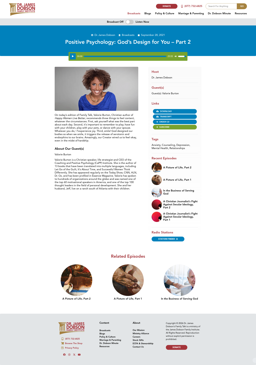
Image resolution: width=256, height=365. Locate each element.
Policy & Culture (164, 13)
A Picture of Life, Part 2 (177, 167)
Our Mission (139, 330)
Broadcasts (133, 13)
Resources (241, 13)
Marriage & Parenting (191, 13)
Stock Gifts (138, 340)
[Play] (73, 56)
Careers (136, 337)
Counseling (168, 145)
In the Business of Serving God (178, 192)
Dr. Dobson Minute (219, 13)
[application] (128, 56)
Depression (182, 145)
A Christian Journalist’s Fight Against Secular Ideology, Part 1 (180, 216)
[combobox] (221, 6)
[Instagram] (69, 354)
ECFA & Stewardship (143, 343)
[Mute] (175, 56)
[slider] (125, 56)
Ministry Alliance (141, 333)
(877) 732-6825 (193, 6)
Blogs (147, 13)
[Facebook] (64, 354)
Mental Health (160, 148)
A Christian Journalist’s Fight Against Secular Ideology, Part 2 (180, 204)
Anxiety (156, 145)
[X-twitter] (74, 354)
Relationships (177, 148)
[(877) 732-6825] (182, 6)
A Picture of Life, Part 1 (177, 179)
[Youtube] (79, 354)
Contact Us (138, 347)
